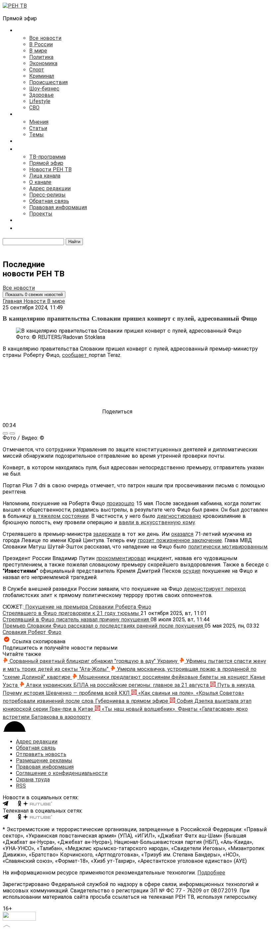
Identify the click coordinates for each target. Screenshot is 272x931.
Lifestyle (39, 101)
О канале (40, 182)
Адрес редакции (50, 188)
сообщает (75, 355)
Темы (36, 134)
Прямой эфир (46, 163)
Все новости (45, 38)
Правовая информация (58, 207)
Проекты (40, 214)
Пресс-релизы (47, 195)
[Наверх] (7, 925)
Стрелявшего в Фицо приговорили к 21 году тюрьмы (72, 613)
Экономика (43, 63)
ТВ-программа (47, 157)
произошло (120, 503)
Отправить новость (41, 754)
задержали (106, 534)
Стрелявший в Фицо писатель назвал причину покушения (77, 619)
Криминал (41, 76)
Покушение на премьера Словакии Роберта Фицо (87, 607)
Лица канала (44, 176)
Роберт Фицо (44, 632)
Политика (41, 57)
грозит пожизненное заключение (180, 540)
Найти (74, 241)
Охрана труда (33, 779)
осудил (191, 571)
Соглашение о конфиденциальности (61, 773)
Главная (13, 301)
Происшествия (48, 82)
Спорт (36, 70)
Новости (35, 301)
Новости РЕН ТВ (50, 169)
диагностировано (179, 516)
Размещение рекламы (44, 760)
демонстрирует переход (215, 589)
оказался (182, 534)
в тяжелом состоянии (61, 516)
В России (41, 44)
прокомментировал (121, 558)
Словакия (15, 632)
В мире (38, 51)
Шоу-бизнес (44, 88)
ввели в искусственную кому (157, 522)
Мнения (38, 122)
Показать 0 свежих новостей (34, 294)
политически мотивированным (227, 546)
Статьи (38, 128)
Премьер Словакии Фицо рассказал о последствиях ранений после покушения (104, 626)
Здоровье (41, 95)
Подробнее (211, 872)
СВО (34, 107)
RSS (21, 786)
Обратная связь (49, 201)
